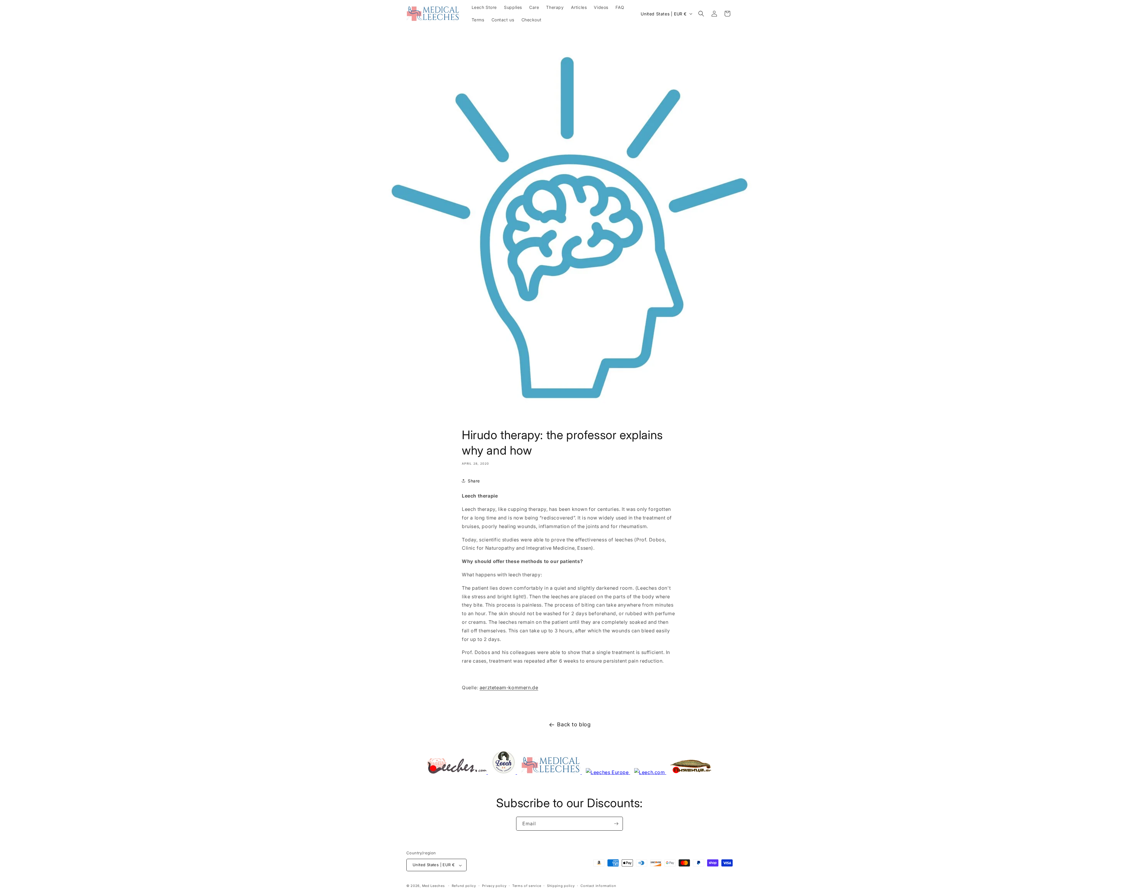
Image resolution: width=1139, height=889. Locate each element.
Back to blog (574, 724)
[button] (701, 13)
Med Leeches (433, 886)
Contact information (598, 886)
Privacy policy (494, 886)
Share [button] (474, 480)
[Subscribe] (616, 824)
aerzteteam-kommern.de (509, 687)
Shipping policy (561, 886)
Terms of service (526, 886)
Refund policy (464, 886)
